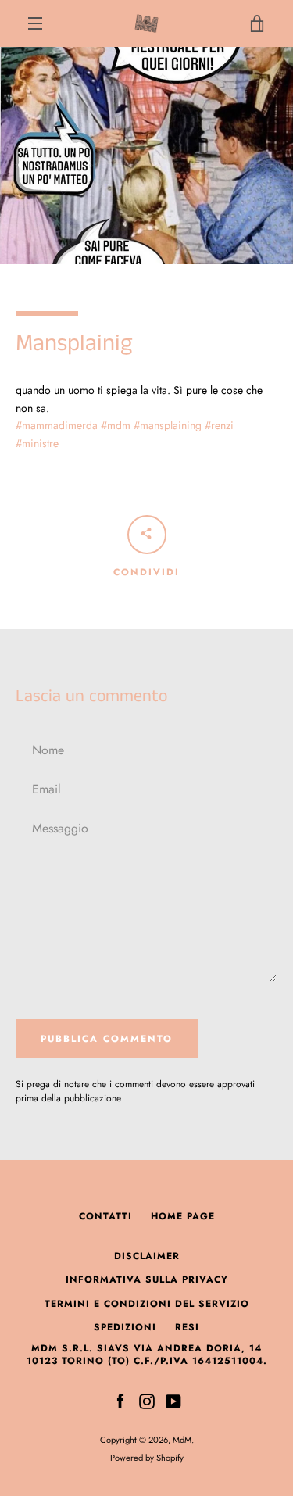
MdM (182, 1439)
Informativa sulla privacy (147, 1279)
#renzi (219, 425)
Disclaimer (147, 1256)
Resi (187, 1327)
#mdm (115, 425)
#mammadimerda (57, 425)
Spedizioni (125, 1327)
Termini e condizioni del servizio (147, 1304)
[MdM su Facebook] (120, 1400)
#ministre (37, 443)
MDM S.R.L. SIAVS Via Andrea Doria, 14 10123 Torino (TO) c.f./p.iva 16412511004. (147, 1355)
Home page (183, 1216)
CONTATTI (105, 1216)
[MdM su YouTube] (173, 1400)
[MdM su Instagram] (147, 1400)
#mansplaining (168, 425)
